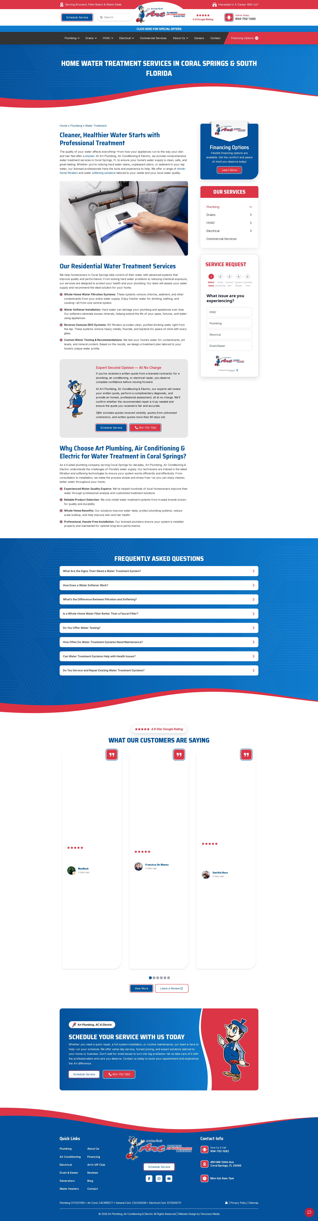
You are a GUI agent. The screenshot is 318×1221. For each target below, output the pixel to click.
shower (89, 156)
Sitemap (253, 1202)
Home (63, 125)
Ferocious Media (210, 1214)
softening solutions (104, 172)
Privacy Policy (238, 1202)
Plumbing (76, 125)
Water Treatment (95, 125)
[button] (159, 571)
